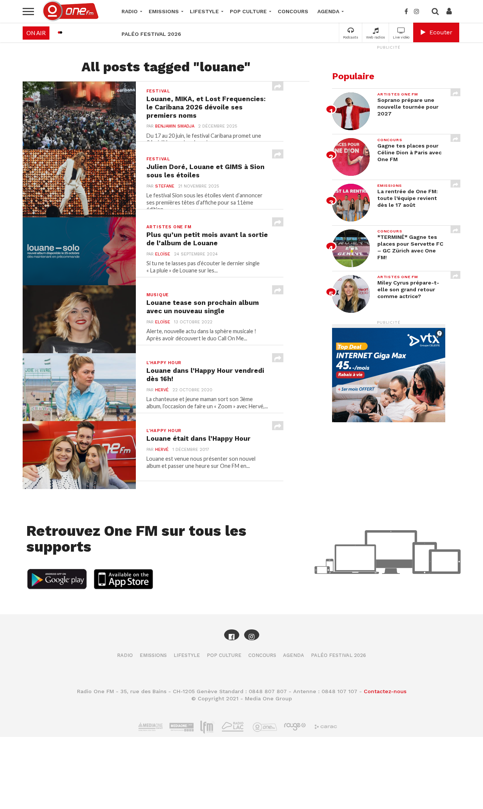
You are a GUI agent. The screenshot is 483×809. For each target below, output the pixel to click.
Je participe (241, 411)
